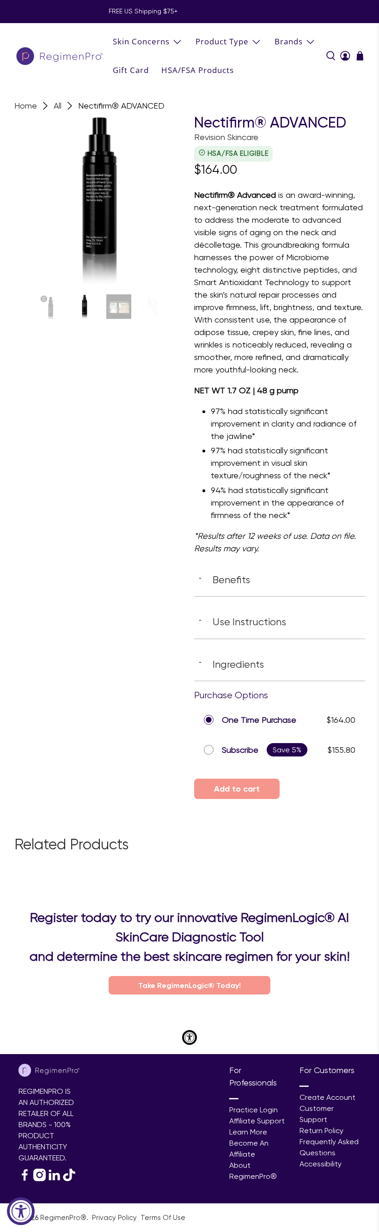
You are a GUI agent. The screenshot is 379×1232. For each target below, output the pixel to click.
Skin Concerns (141, 41)
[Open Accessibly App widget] (189, 1037)
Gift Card (131, 70)
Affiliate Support (257, 1120)
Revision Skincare (226, 137)
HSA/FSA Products (197, 70)
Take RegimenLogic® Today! (189, 985)
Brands (289, 41)
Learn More (248, 1132)
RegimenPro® (63, 1218)
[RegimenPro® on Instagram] (39, 1178)
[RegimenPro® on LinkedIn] (54, 1178)
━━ (233, 1098)
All (57, 106)
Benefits (224, 579)
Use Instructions (242, 622)
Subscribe (240, 750)
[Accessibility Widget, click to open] (21, 1211)
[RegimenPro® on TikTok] (69, 1178)
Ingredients (231, 664)
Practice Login (253, 1109)
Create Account (327, 1097)
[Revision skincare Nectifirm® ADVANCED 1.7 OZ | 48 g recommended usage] (99, 199)
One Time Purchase (259, 720)
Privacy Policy (115, 1218)
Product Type (222, 41)
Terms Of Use (163, 1218)
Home (25, 106)
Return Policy (321, 1130)
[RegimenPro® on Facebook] (24, 1178)
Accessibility (321, 1163)
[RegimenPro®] (60, 55)
